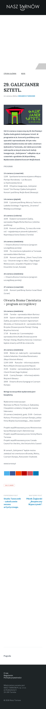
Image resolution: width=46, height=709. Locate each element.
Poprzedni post (11, 495)
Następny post (35, 495)
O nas (6, 673)
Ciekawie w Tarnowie (26, 96)
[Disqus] (23, 541)
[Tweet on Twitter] (7, 473)
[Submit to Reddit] (18, 473)
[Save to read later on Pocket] (30, 473)
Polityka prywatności (12, 677)
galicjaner (9, 485)
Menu (8, 66)
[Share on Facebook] (12, 473)
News (23, 74)
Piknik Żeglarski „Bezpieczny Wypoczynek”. (34, 501)
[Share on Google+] (24, 473)
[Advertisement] (23, 39)
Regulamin (8, 675)
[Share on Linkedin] (36, 473)
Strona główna (10, 74)
